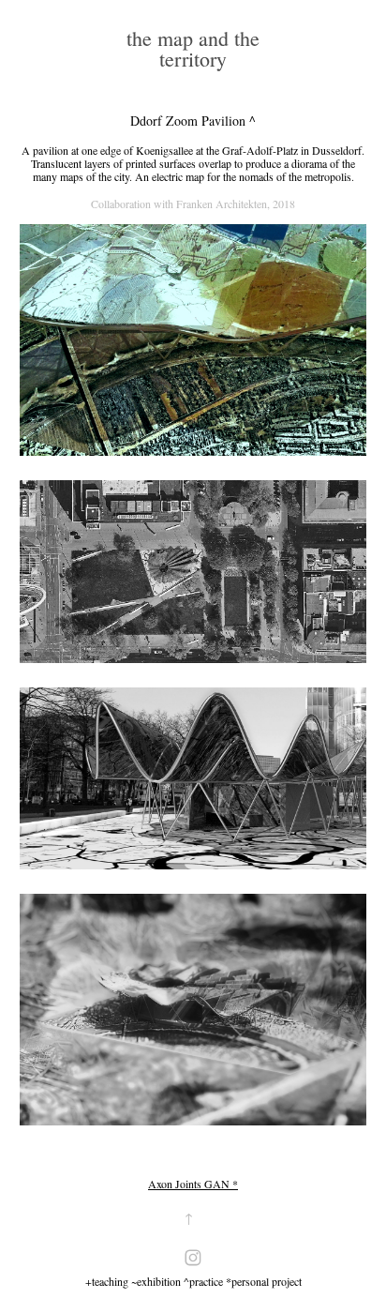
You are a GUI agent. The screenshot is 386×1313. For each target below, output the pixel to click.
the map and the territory (195, 48)
